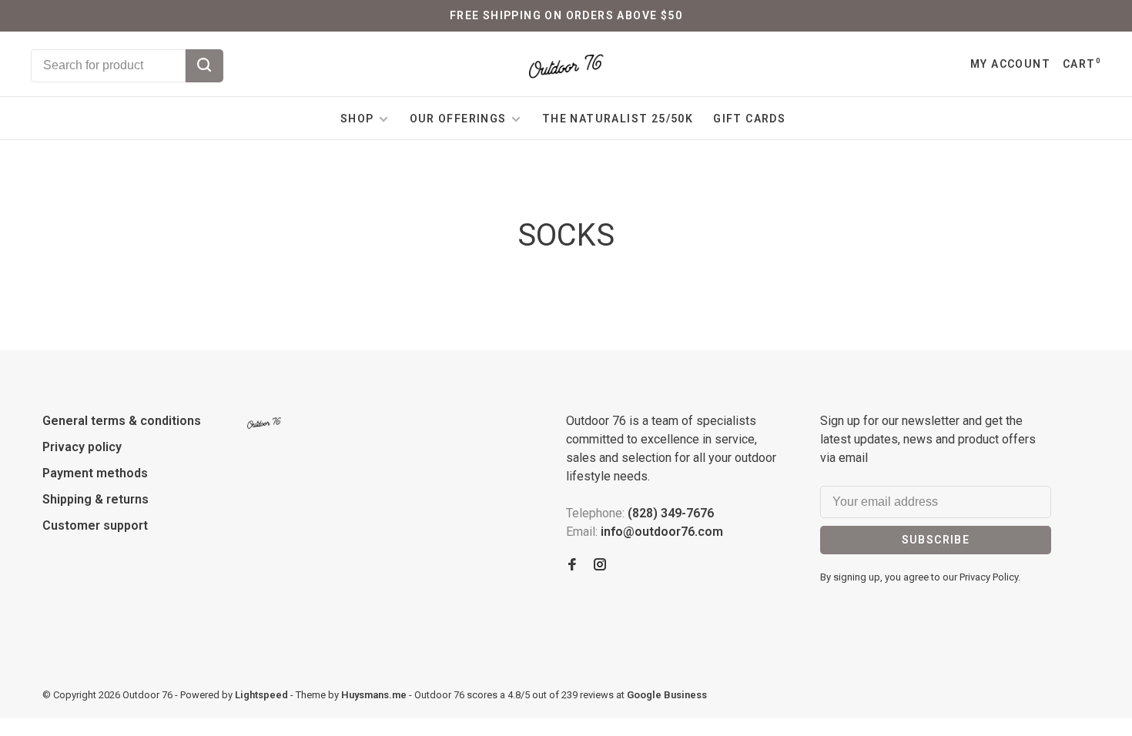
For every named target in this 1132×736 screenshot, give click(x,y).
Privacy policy (82, 447)
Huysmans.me (375, 695)
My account (1010, 64)
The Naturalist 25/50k (617, 118)
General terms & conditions (121, 420)
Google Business (667, 695)
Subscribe (936, 540)
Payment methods (95, 473)
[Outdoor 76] (264, 423)
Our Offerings (458, 118)
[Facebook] (572, 565)
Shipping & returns (95, 499)
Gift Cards (749, 118)
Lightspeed (261, 695)
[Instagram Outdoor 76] (600, 565)
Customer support (95, 525)
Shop (357, 118)
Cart (1082, 64)
